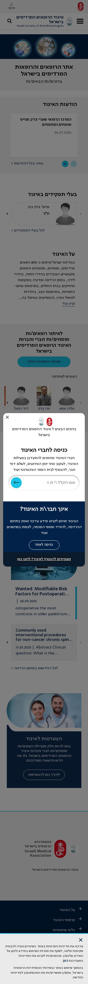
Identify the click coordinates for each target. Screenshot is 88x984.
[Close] (7, 417)
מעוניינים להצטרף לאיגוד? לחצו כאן (44, 559)
